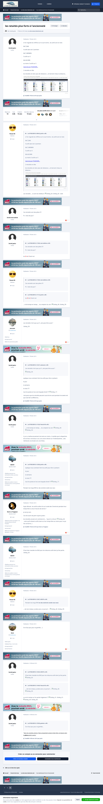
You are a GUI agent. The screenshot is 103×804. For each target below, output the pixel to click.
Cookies (21, 792)
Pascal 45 (12, 134)
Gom (12, 633)
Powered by (92, 792)
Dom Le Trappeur (12, 512)
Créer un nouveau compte (20, 759)
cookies (17, 800)
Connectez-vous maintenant (53, 759)
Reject (78, 799)
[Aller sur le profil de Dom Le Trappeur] (50, 114)
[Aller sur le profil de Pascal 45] (38, 114)
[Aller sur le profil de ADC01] (42, 114)
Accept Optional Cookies (91, 799)
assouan (12, 328)
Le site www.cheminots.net (35, 31)
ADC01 (12, 465)
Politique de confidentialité (10, 792)
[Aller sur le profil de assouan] (46, 114)
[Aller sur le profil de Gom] (12, 627)
